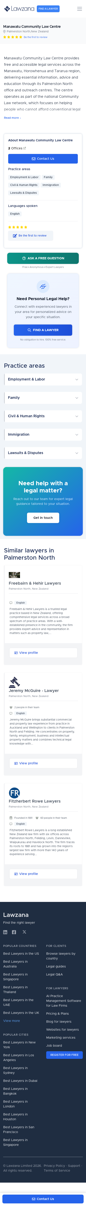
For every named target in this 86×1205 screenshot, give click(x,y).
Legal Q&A (54, 974)
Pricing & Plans (57, 1013)
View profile (28, 652)
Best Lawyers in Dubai (20, 1080)
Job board (54, 1045)
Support (74, 1165)
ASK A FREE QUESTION (46, 258)
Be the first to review (35, 37)
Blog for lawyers (58, 1021)
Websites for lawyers (62, 1029)
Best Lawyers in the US (21, 953)
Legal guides (56, 966)
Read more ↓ (12, 118)
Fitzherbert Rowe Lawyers (35, 801)
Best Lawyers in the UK (21, 1012)
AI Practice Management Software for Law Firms (63, 1000)
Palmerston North (18, 31)
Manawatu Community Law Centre (32, 27)
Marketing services (60, 1037)
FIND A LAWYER (46, 330)
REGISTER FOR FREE (64, 1055)
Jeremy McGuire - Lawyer (34, 691)
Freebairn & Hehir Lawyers (35, 583)
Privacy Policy (54, 1165)
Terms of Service (57, 1170)
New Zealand (40, 31)
